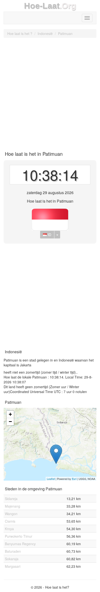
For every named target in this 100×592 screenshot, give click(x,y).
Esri (74, 479)
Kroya (9, 528)
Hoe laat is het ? (19, 33)
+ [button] (10, 414)
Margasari (12, 566)
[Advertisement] (50, 93)
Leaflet (51, 479)
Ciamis (10, 521)
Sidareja (11, 498)
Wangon (11, 513)
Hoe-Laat (41, 5)
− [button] (10, 422)
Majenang (12, 506)
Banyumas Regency (20, 543)
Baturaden (13, 551)
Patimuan (65, 33)
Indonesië (45, 33)
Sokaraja (11, 558)
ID (49, 234)
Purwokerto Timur (18, 536)
